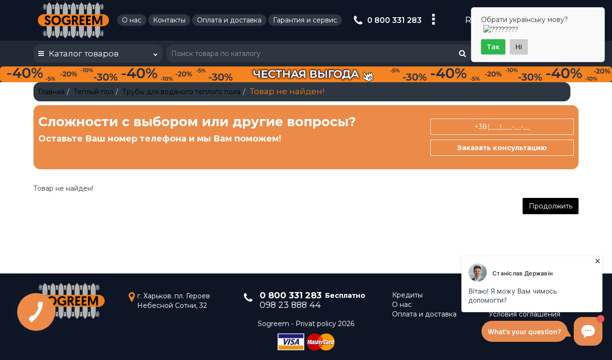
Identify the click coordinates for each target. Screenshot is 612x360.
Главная (51, 91)
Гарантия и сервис (305, 20)
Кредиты (407, 295)
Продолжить (550, 206)
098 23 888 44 (290, 305)
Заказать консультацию (502, 147)
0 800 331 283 (394, 20)
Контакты (169, 20)
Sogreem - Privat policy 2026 (306, 323)
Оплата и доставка (229, 20)
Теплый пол (93, 91)
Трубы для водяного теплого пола (181, 91)
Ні (518, 46)
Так (493, 46)
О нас (132, 20)
